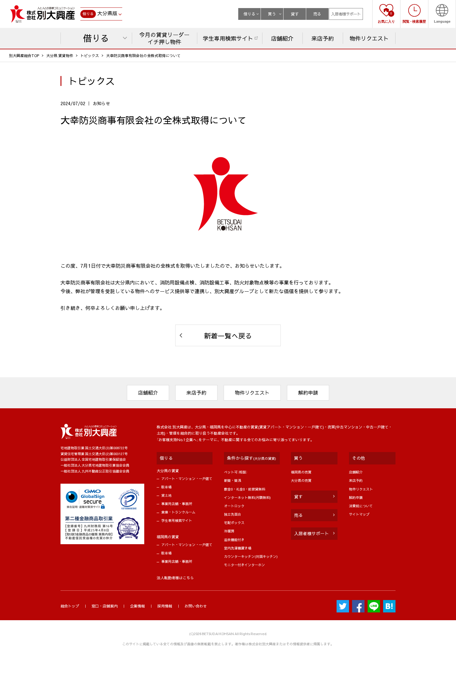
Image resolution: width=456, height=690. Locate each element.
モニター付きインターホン (244, 564)
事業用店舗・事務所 (176, 503)
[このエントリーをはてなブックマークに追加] (389, 606)
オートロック (234, 506)
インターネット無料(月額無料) (247, 497)
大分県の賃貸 (168, 470)
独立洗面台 (232, 514)
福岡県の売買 (301, 472)
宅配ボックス (234, 522)
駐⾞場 (166, 487)
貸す (295, 14)
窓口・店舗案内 (105, 606)
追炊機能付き (234, 539)
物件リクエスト (252, 392)
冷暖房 (229, 531)
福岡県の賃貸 (168, 537)
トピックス (89, 55)
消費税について (361, 506)
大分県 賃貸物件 (59, 55)
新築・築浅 (232, 480)
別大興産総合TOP (24, 55)
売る (317, 14)
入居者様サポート (346, 14)
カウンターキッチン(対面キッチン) (251, 556)
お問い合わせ (196, 606)
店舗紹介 (148, 392)
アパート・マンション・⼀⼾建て (186, 478)
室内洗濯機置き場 (237, 548)
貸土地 (166, 495)
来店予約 (196, 392)
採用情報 (164, 606)
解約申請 (308, 392)
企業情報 (137, 606)
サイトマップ (359, 514)
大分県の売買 (301, 480)
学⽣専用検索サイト (176, 520)
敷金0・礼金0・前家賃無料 (244, 489)
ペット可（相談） (236, 472)
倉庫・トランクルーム (178, 512)
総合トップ (69, 606)
